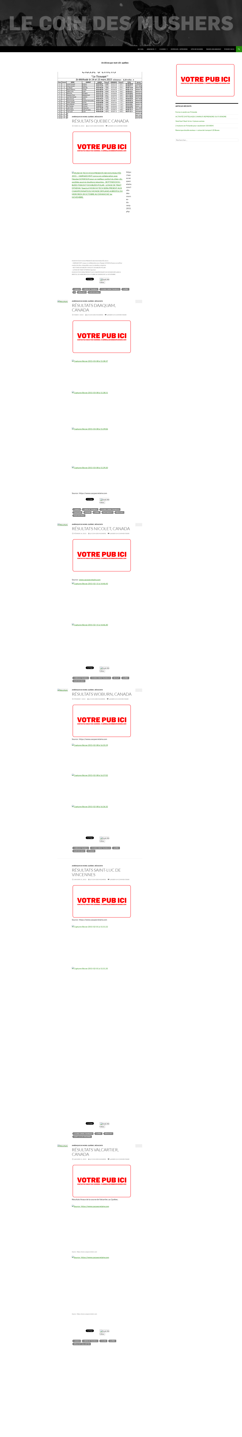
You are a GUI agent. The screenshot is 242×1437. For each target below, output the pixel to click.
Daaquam (77, 512)
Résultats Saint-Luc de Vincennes (96, 872)
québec (125, 289)
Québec (91, 117)
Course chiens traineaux (110, 289)
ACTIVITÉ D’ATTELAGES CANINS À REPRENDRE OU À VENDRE (200, 116)
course (103, 1341)
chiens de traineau (90, 289)
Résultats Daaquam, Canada (94, 307)
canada (77, 289)
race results (108, 512)
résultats (82, 292)
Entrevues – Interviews (179, 49)
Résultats (99, 117)
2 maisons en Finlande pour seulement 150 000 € (194, 126)
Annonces (150, 49)
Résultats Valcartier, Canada (95, 1152)
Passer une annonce (213, 49)
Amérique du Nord (79, 117)
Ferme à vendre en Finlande (186, 112)
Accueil (141, 49)
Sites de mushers (197, 49)
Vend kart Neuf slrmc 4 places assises (189, 121)
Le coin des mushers (14, 49)
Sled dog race (94, 292)
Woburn (91, 851)
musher (88, 512)
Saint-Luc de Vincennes (82, 1136)
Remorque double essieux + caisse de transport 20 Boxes (197, 130)
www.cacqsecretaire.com (89, 579)
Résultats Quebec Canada (100, 121)
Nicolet (116, 678)
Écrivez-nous (229, 49)
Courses (162, 49)
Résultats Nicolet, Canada (101, 528)
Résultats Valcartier (82, 1344)
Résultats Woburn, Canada (101, 694)
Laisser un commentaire (117, 126)
